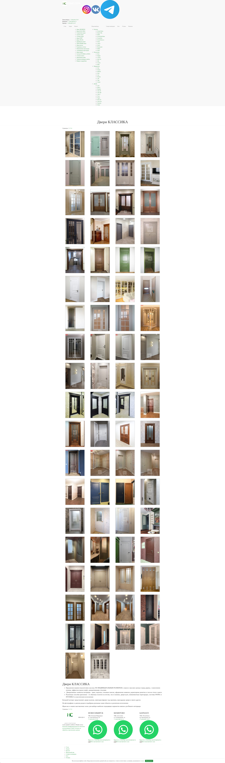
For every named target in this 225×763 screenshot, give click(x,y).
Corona (98, 62)
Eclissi (98, 105)
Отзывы (124, 26)
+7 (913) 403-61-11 (72, 21)
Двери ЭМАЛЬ (80, 40)
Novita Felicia (100, 31)
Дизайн (95, 83)
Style (98, 73)
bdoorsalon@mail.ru (105, 740)
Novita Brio (99, 38)
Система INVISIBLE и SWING (83, 54)
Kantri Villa (99, 33)
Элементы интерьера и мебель (83, 59)
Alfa (98, 78)
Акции (70, 26)
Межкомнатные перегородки (83, 48)
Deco (98, 54)
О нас (65, 26)
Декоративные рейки (81, 57)
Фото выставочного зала (97, 741)
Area (98, 85)
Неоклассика (96, 52)
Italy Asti (99, 59)
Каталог (76, 26)
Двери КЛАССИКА (81, 31)
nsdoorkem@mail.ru (131, 740)
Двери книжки (80, 52)
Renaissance (99, 47)
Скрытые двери (80, 34)
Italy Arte (99, 99)
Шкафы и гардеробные (82, 61)
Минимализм (97, 66)
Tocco (98, 96)
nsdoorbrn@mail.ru (156, 740)
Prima (98, 41)
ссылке (142, 761)
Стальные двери (80, 36)
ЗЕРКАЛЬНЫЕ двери (81, 43)
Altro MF (99, 92)
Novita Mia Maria (101, 36)
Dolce (98, 50)
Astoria (98, 57)
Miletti (98, 48)
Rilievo (98, 87)
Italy (98, 61)
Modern (99, 76)
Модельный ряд (95, 26)
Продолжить (149, 761)
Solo (98, 68)
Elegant (98, 55)
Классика (96, 29)
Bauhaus (99, 89)
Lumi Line (99, 101)
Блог (118, 26)
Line (98, 75)
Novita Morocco (100, 40)
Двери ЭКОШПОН (81, 29)
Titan (98, 80)
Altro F (98, 94)
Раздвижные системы (81, 47)
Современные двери (81, 33)
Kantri (98, 45)
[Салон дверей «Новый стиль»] (71, 2)
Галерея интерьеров (110, 26)
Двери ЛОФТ (79, 38)
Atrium (98, 82)
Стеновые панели (80, 55)
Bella (98, 64)
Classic (98, 43)
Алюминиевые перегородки (83, 50)
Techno (98, 69)
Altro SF (99, 90)
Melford (99, 71)
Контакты (130, 26)
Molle (98, 34)
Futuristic (99, 103)
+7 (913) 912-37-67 (74, 19)
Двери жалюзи (80, 45)
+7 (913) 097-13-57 (71, 23)
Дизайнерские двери (81, 41)
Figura (98, 98)
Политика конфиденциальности (70, 726)
